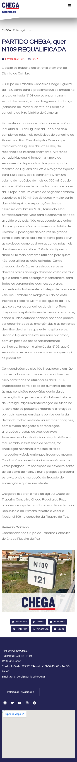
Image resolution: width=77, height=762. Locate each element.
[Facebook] (5, 703)
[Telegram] (34, 703)
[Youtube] (19, 703)
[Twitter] (12, 703)
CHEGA (6, 30)
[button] (19, 622)
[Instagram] (27, 703)
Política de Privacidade (20, 692)
